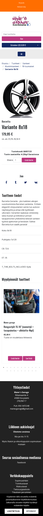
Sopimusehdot (21, 480)
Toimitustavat (21, 483)
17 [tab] (25, 371)
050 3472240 (23, 405)
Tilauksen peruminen (21, 492)
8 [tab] (28, 367)
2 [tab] (7, 367)
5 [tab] (18, 367)
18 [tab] (28, 371)
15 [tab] (18, 371)
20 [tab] (36, 371)
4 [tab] (14, 367)
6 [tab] (21, 367)
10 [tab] (36, 367)
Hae (21, 38)
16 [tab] (21, 371)
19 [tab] (32, 371)
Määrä (10, 160)
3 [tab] (11, 367)
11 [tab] (39, 367)
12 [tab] (7, 371)
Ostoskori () (18, 45)
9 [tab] (32, 367)
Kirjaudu (21, 3)
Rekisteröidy (21, 7)
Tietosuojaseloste (21, 489)
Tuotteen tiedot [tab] (12, 195)
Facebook (21, 462)
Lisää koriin (29, 160)
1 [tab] (3, 367)
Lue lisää (29, 358)
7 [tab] (25, 367)
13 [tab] (11, 371)
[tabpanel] (21, 323)
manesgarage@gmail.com (21, 408)
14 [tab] (14, 371)
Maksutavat (21, 486)
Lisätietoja (13, 511)
